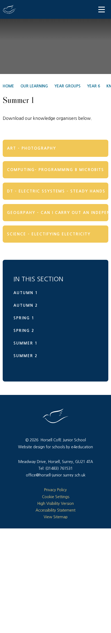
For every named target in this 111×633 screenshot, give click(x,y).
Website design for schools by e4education (55, 447)
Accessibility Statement (55, 510)
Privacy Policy (55, 490)
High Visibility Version (55, 503)
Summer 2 (25, 356)
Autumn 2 (25, 305)
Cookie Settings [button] (55, 497)
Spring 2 (23, 330)
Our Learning (34, 86)
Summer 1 (25, 343)
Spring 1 (23, 318)
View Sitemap (56, 517)
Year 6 (93, 86)
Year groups (67, 86)
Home (8, 86)
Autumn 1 (25, 293)
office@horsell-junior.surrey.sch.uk (55, 475)
